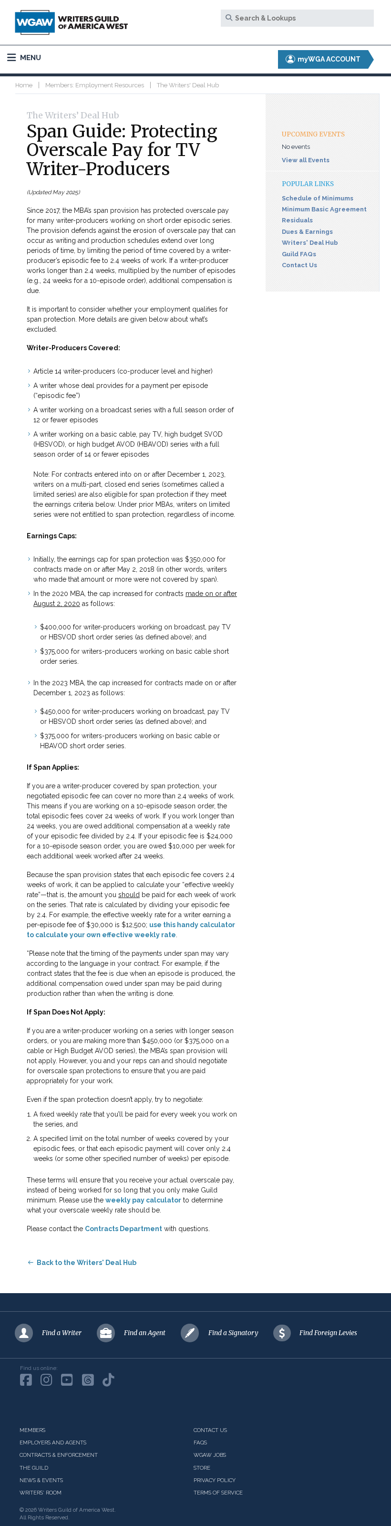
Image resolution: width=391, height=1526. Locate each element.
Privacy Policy (215, 1480)
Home (23, 85)
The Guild (34, 1467)
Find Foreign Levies (328, 1332)
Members (32, 1430)
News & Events (41, 1480)
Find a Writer (62, 1332)
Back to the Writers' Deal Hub (86, 1262)
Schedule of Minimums (317, 198)
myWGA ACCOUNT (328, 59)
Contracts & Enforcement (59, 1455)
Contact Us (299, 265)
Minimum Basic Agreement (324, 209)
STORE (202, 1467)
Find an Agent (144, 1332)
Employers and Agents (53, 1442)
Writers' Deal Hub (310, 242)
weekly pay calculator (143, 1200)
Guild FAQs (299, 254)
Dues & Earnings (307, 231)
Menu (29, 57)
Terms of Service (218, 1492)
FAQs (200, 1442)
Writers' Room (41, 1492)
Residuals (297, 220)
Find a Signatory (233, 1332)
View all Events (305, 160)
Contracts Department (123, 1229)
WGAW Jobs (210, 1455)
